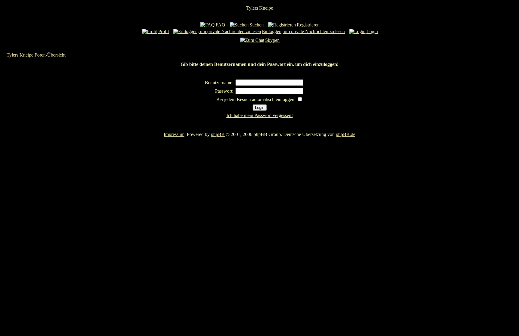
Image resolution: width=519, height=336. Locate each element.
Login (372, 31)
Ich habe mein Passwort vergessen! (259, 115)
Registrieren (308, 24)
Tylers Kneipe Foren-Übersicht (36, 54)
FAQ (220, 24)
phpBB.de (345, 134)
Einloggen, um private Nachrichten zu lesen (303, 31)
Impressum (174, 134)
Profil (163, 31)
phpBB (218, 134)
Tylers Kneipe (259, 8)
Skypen (272, 40)
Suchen (257, 24)
